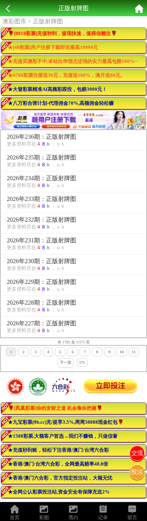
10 (122, 352)
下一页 (65, 362)
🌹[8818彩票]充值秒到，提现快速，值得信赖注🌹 (62, 33)
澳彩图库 (14, 21)
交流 (137, 453)
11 (134, 352)
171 (82, 362)
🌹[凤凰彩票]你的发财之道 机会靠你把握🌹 (55, 408)
